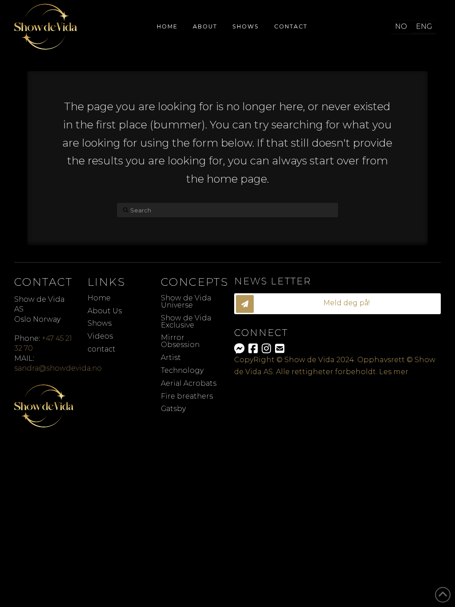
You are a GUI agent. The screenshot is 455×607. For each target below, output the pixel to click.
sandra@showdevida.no (58, 368)
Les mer (393, 371)
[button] (337, 303)
